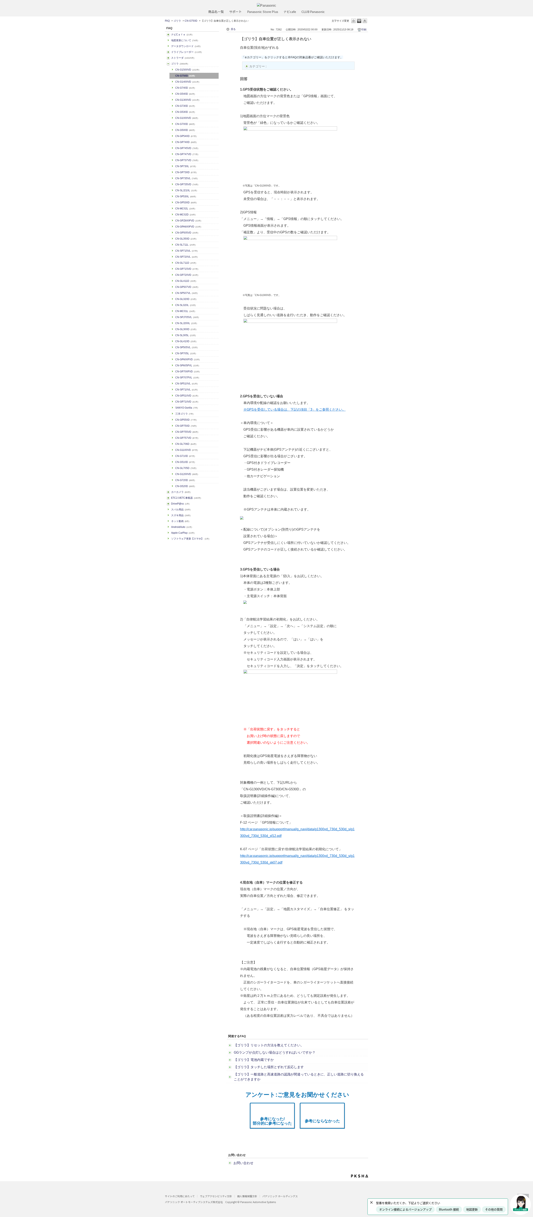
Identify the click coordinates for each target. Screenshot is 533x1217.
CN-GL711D (185, 262)
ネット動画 (180, 521)
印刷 (363, 29)
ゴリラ (177, 20)
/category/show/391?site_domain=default (168, 58)
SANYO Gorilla (186, 407)
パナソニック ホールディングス (280, 1196)
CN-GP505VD (186, 232)
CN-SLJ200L (186, 323)
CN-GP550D (186, 419)
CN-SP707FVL (187, 377)
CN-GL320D (185, 299)
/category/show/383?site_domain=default (168, 64)
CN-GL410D (185, 341)
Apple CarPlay (182, 532)
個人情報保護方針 (247, 1196)
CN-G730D (185, 105)
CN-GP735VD (186, 184)
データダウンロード (185, 46)
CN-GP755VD (186, 431)
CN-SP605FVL (187, 365)
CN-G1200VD (186, 474)
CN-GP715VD (186, 268)
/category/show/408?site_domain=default (168, 34)
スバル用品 (181, 509)
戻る (233, 29)
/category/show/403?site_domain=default (168, 504)
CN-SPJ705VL (187, 317)
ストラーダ (182, 57)
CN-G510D (185, 462)
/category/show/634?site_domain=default (168, 52)
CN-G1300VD (187, 99)
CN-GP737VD (186, 160)
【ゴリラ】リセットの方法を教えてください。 (269, 1045)
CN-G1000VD (186, 118)
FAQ (167, 20)
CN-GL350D (185, 238)
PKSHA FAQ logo (359, 1176)
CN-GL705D (185, 468)
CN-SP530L (185, 196)
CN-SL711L (185, 244)
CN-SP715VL (186, 250)
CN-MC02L (185, 208)
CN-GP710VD (186, 401)
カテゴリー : (258, 66)
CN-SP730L (185, 166)
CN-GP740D (186, 142)
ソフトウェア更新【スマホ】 (190, 538)
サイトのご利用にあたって (180, 1196)
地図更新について (184, 40)
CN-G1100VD (186, 450)
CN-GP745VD (186, 148)
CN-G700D (185, 124)
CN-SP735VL (186, 178)
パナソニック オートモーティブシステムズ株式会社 (194, 1202)
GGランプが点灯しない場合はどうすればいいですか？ (274, 1052)
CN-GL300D (185, 329)
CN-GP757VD (186, 437)
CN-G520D (185, 486)
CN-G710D (185, 456)
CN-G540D (185, 93)
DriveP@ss (180, 503)
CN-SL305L (185, 335)
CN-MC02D (185, 214)
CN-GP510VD (186, 395)
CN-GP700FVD (187, 371)
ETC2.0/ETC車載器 (186, 497)
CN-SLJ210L (186, 190)
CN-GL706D (185, 444)
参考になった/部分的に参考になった (272, 1121)
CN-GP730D (186, 172)
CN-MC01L (185, 311)
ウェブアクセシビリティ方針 (216, 1196)
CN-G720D (185, 480)
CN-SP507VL (186, 293)
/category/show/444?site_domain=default (168, 498)
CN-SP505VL (186, 347)
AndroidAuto (181, 527)
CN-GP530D (186, 202)
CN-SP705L (185, 353)
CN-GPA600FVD (188, 226)
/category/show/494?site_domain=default (168, 492)
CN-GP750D (186, 425)
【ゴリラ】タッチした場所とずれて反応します (269, 1067)
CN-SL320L (185, 305)
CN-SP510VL (186, 383)
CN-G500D (185, 130)
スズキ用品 (181, 515)
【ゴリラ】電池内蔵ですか (254, 1060)
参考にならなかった (322, 1121)
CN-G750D (191, 20)
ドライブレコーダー (186, 52)
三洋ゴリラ (184, 413)
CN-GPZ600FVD (188, 220)
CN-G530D (185, 112)
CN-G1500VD (187, 69)
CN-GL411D (185, 281)
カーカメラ (181, 492)
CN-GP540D (186, 136)
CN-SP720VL (186, 256)
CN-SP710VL (186, 389)
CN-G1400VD (187, 81)
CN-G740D (185, 87)
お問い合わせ (243, 1163)
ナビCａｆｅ (181, 34)
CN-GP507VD (186, 287)
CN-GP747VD (186, 154)
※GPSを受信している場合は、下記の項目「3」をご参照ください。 (294, 409)
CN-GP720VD (186, 274)
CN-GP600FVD (187, 359)
